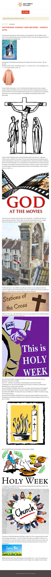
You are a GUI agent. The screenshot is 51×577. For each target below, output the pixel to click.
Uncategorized (12, 24)
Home (4, 18)
